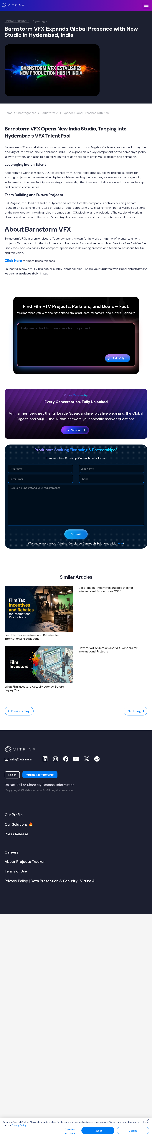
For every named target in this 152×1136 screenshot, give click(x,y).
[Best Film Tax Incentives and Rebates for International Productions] (39, 609)
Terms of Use (16, 871)
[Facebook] (65, 759)
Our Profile (14, 814)
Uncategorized (17, 21)
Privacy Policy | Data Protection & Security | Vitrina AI (50, 880)
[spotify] (97, 759)
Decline (133, 1130)
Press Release (16, 834)
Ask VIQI (119, 358)
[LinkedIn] (45, 759)
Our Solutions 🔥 (19, 824)
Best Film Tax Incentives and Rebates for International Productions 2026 (106, 589)
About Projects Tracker (25, 861)
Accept (98, 1130)
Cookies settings (70, 1131)
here (120, 543)
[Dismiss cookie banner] (148, 1120)
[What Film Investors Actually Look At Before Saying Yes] (39, 664)
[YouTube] (76, 759)
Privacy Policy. (19, 1125)
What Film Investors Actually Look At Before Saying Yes (34, 688)
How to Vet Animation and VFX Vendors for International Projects (108, 649)
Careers (11, 852)
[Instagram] (55, 759)
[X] (86, 759)
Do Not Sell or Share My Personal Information (39, 785)
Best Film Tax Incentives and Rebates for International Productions (32, 637)
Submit (76, 534)
